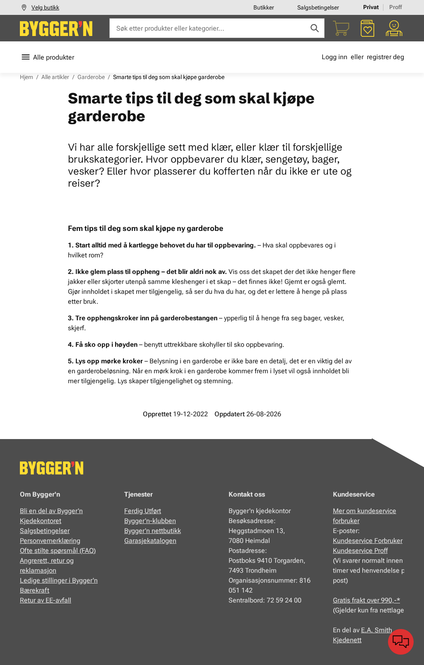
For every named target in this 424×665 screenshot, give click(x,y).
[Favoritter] (368, 28)
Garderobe (91, 77)
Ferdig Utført (142, 511)
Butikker (263, 7)
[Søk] (315, 28)
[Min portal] (394, 28)
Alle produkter (53, 57)
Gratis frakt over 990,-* (366, 600)
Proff (395, 7)
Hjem (26, 77)
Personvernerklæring (50, 541)
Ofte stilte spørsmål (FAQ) (58, 551)
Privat (371, 7)
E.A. (368, 630)
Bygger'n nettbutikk (152, 531)
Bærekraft (34, 590)
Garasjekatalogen (150, 541)
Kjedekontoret (40, 521)
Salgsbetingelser (318, 7)
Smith (383, 630)
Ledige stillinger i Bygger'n (59, 580)
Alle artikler (55, 77)
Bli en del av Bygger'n (51, 511)
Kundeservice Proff (360, 551)
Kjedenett (347, 640)
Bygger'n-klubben (150, 521)
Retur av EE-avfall (45, 600)
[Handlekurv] (341, 28)
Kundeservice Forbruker (367, 541)
